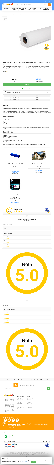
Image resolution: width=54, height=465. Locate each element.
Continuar (34, 461)
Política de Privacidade (26, 461)
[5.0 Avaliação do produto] (46, 49)
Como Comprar (20, 399)
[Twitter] (17, 420)
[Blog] (46, 1)
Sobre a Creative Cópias (20, 408)
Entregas (19, 398)
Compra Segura (20, 401)
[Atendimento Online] (43, 1)
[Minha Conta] (41, 4)
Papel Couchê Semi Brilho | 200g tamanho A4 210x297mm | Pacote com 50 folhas (39, 164)
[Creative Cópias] (8, 4)
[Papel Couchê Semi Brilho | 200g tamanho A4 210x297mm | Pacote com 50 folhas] (39, 155)
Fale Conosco (29, 407)
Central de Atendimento (19, 406)
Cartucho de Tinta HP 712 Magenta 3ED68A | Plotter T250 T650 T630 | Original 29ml (15, 193)
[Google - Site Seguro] (7, 436)
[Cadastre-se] (45, 4)
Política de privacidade (19, 403)
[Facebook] (5, 420)
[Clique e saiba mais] (12, 435)
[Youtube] (9, 420)
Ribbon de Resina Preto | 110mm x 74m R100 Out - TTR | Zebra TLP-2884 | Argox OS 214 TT (15, 164)
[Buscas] (37, 5)
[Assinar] (48, 388)
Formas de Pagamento (29, 405)
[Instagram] (13, 420)
